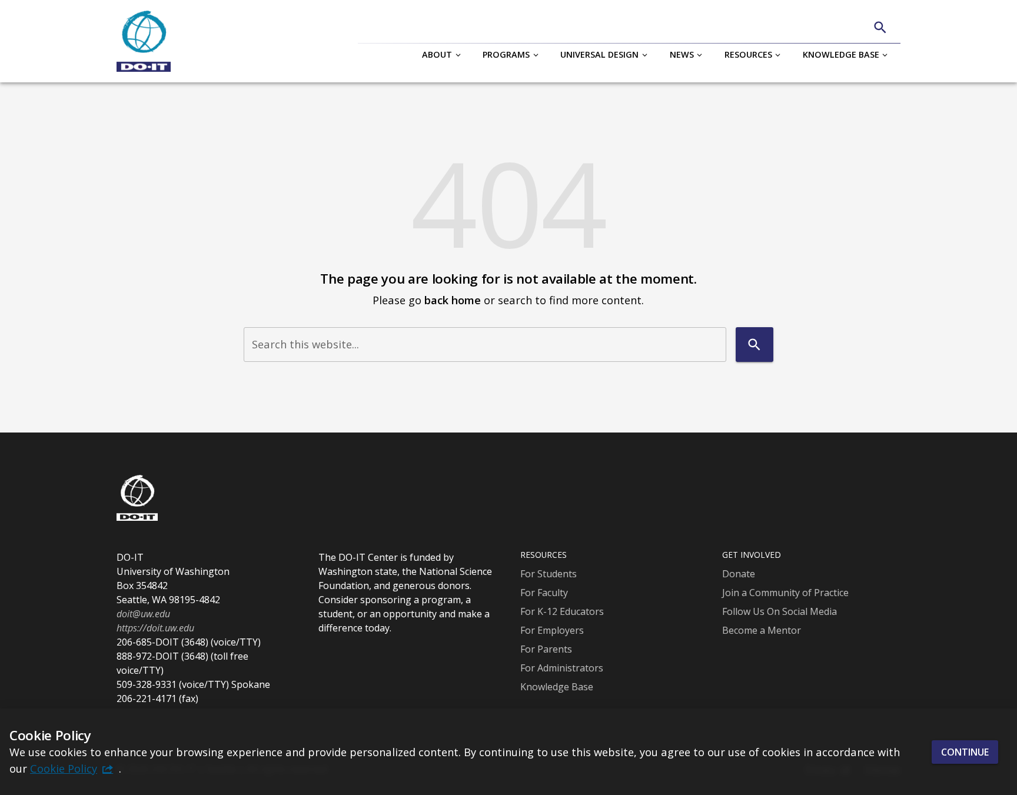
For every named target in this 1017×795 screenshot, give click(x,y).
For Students (548, 573)
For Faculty (544, 592)
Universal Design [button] (599, 54)
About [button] (437, 54)
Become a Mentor (761, 630)
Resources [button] (748, 54)
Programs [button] (506, 54)
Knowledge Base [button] (841, 54)
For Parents (546, 649)
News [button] (682, 54)
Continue (965, 751)
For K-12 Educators (562, 611)
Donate (738, 573)
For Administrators (561, 667)
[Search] (880, 27)
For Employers (552, 630)
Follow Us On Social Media (779, 611)
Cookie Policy (63, 768)
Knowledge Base (556, 686)
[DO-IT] (144, 41)
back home (452, 299)
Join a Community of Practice (785, 592)
